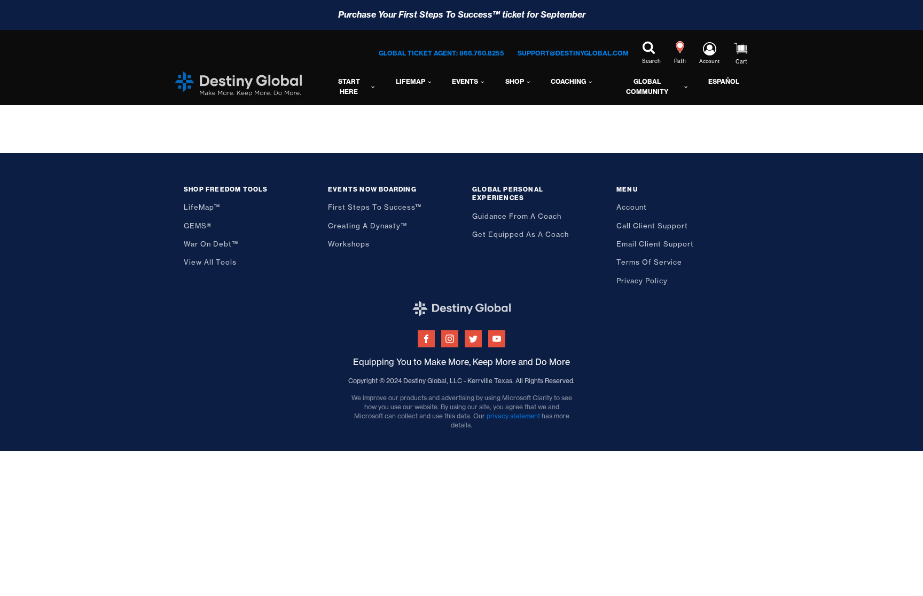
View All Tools (210, 262)
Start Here (349, 86)
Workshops (349, 244)
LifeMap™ (202, 207)
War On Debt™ (211, 244)
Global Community (647, 86)
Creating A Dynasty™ (367, 225)
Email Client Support (655, 244)
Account (631, 207)
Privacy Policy (642, 280)
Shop (514, 81)
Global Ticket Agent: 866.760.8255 (441, 53)
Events (465, 81)
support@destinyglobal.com (573, 53)
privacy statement (513, 416)
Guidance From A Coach (516, 216)
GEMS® (198, 225)
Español (723, 81)
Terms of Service (649, 262)
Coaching (568, 81)
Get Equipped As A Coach (520, 234)
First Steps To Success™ (374, 207)
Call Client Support (652, 225)
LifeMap (410, 81)
